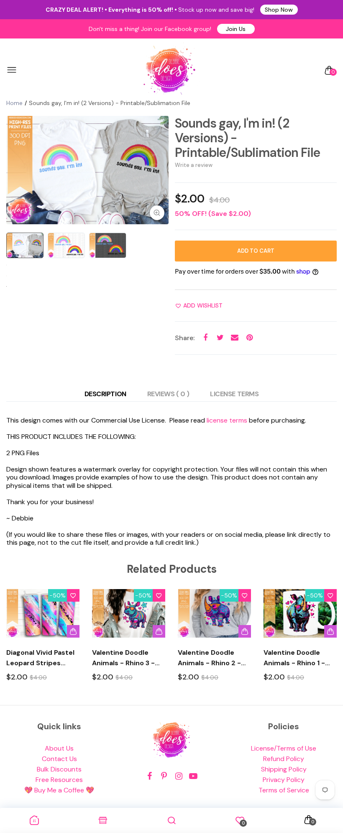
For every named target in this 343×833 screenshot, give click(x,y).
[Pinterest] (164, 776)
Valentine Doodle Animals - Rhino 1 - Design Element (294, 658)
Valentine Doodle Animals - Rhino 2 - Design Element (209, 658)
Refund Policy (283, 758)
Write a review (193, 165)
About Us (59, 748)
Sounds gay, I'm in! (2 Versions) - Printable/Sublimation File (247, 138)
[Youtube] (193, 776)
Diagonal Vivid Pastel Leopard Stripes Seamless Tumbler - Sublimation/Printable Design (42, 658)
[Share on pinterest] (249, 338)
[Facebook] (149, 776)
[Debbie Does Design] (169, 70)
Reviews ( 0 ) (168, 394)
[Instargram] (179, 776)
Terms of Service (284, 790)
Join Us (236, 29)
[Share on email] (235, 338)
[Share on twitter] (220, 338)
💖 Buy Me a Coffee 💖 (59, 790)
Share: (185, 337)
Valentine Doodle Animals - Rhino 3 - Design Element (123, 658)
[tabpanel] (87, 170)
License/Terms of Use (283, 748)
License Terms (234, 394)
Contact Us (59, 758)
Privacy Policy (284, 779)
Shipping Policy (284, 769)
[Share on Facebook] (205, 338)
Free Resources (59, 779)
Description (105, 394)
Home (14, 103)
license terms (227, 420)
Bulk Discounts (59, 769)
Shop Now (279, 9)
